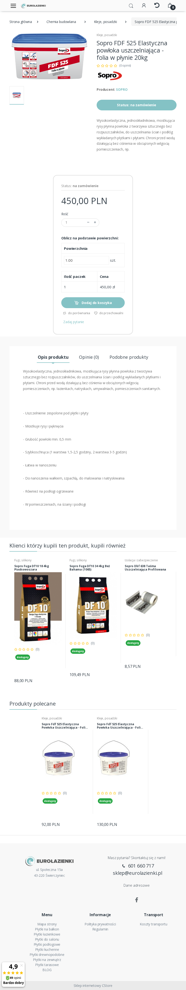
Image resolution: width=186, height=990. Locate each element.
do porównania (78, 313)
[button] (131, 5)
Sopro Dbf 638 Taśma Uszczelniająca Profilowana (145, 567)
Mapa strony (47, 924)
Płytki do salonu (47, 939)
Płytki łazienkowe (47, 934)
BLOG (47, 969)
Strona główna (20, 21)
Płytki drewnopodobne (47, 954)
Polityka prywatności (100, 924)
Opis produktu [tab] (53, 357)
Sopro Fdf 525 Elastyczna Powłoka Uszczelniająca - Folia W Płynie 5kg (120, 726)
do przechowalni (111, 313)
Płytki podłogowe (47, 944)
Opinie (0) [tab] (89, 357)
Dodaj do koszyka (96, 302)
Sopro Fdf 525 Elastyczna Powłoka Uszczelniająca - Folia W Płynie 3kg (64, 726)
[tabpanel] (38, 621)
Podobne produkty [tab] (128, 357)
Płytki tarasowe (47, 964)
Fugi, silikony (22, 560)
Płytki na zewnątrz (47, 959)
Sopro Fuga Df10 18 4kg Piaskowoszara (31, 567)
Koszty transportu (153, 924)
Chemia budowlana (61, 21)
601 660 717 (140, 865)
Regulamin (100, 929)
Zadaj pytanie (73, 322)
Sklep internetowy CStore (93, 985)
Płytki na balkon (47, 929)
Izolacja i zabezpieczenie (141, 560)
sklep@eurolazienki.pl (137, 873)
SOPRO (121, 89)
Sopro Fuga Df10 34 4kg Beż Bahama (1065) (90, 567)
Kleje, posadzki (105, 21)
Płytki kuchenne (47, 949)
